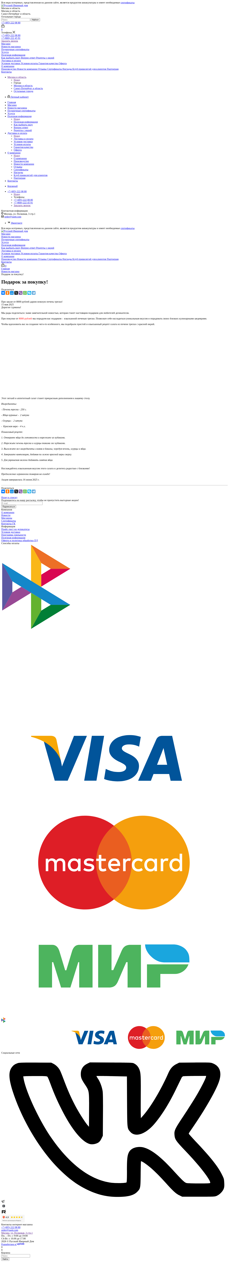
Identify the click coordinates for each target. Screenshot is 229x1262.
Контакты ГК (8, 523)
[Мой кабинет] (3, 26)
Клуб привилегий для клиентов (89, 69)
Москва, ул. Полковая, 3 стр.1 (17, 1233)
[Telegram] (34, 293)
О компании (7, 66)
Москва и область (23, 85)
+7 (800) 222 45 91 (10, 38)
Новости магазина (11, 46)
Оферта (63, 63)
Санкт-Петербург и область (28, 88)
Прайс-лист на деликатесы (15, 529)
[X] (16, 293)
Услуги (5, 52)
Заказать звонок (9, 41)
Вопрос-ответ (28, 57)
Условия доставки (11, 63)
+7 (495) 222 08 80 (10, 22)
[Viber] (20, 293)
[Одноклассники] (7, 293)
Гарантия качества (49, 63)
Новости (5, 515)
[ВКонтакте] (3, 293)
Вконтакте (16, 223)
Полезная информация (13, 55)
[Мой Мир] (12, 293)
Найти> (35, 20)
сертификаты (128, 2)
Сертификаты (54, 69)
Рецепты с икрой (45, 57)
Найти (5, 1259)
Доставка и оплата (11, 60)
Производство (9, 69)
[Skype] (29, 293)
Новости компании (27, 69)
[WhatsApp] (25, 293)
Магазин (5, 43)
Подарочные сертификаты (15, 49)
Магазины (6, 518)
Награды (67, 69)
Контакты (6, 71)
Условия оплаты (30, 63)
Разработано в (9, 1244)
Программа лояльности (13, 535)
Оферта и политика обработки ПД (19, 540)
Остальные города (23, 91)
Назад (17, 80)
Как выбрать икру (11, 57)
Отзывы (42, 69)
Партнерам (113, 69)
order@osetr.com (12, 216)
